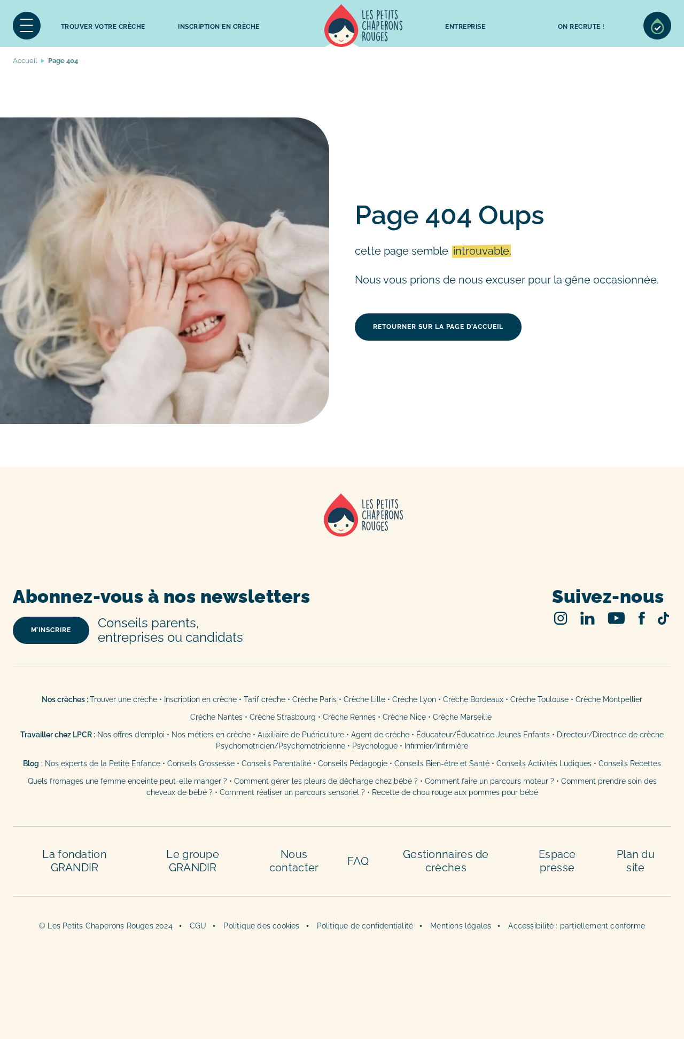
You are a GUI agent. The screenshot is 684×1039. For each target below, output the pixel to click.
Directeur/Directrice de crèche (610, 734)
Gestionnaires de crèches (446, 861)
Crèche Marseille (463, 717)
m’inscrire (51, 630)
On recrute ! (581, 26)
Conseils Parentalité (276, 763)
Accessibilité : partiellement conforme (576, 926)
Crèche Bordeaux (473, 699)
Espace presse (557, 861)
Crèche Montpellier (609, 699)
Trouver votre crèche (103, 26)
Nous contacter (294, 861)
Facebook (641, 618)
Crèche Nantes (216, 717)
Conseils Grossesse (201, 763)
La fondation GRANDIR (74, 861)
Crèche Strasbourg (283, 717)
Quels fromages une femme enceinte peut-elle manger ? (127, 781)
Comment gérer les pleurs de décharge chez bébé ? (327, 781)
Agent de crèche (380, 734)
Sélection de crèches (657, 26)
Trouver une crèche (123, 699)
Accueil (363, 25)
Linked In (587, 618)
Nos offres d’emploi (131, 734)
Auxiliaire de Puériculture (301, 734)
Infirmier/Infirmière (436, 746)
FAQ (358, 861)
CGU (198, 926)
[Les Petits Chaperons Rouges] (342, 528)
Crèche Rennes (349, 717)
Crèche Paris (314, 699)
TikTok (663, 618)
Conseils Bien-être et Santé (441, 763)
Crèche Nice (404, 717)
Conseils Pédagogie (352, 763)
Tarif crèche (264, 699)
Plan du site (636, 861)
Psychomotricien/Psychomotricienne (280, 746)
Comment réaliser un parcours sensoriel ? (292, 792)
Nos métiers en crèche (211, 734)
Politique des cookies (261, 926)
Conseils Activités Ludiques (544, 763)
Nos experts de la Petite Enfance (102, 763)
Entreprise (465, 26)
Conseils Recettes (629, 763)
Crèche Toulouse (539, 699)
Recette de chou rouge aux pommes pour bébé (455, 792)
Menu (27, 26)
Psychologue (375, 746)
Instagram (561, 618)
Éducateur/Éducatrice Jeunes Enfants (483, 734)
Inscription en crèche (200, 699)
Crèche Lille (364, 699)
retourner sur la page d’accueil (438, 326)
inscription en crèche (219, 26)
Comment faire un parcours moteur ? (489, 781)
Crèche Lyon (414, 699)
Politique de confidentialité (365, 926)
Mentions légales (460, 926)
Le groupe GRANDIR (192, 861)
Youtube (616, 618)
